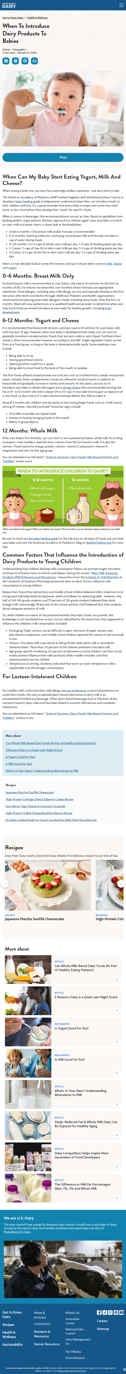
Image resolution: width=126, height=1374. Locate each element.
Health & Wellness (37, 17)
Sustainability (12, 1344)
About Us (72, 1313)
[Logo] (9, 5)
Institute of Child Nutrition (102, 577)
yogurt (12, 268)
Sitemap (103, 1329)
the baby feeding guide (43, 538)
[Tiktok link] (105, 1312)
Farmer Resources (47, 1344)
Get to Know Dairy (12, 17)
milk (109, 264)
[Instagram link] (110, 1312)
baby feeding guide (28, 201)
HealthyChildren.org (98, 543)
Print (63, 157)
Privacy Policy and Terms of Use (72, 1371)
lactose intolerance (74, 690)
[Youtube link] (121, 1312)
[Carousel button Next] (121, 884)
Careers (102, 1321)
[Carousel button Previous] (5, 884)
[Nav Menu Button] (121, 5)
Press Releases (75, 1358)
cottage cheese (71, 387)
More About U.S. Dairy (17, 1232)
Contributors (42, 1324)
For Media (73, 1351)
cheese (117, 264)
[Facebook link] (99, 1312)
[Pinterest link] (116, 1312)
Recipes (8, 1325)
